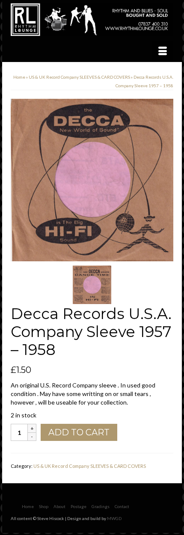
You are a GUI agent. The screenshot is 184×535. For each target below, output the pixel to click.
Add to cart (79, 432)
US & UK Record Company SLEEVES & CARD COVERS (89, 466)
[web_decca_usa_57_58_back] (92, 284)
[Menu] (162, 51)
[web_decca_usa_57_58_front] (92, 179)
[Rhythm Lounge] (92, 19)
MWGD (114, 518)
